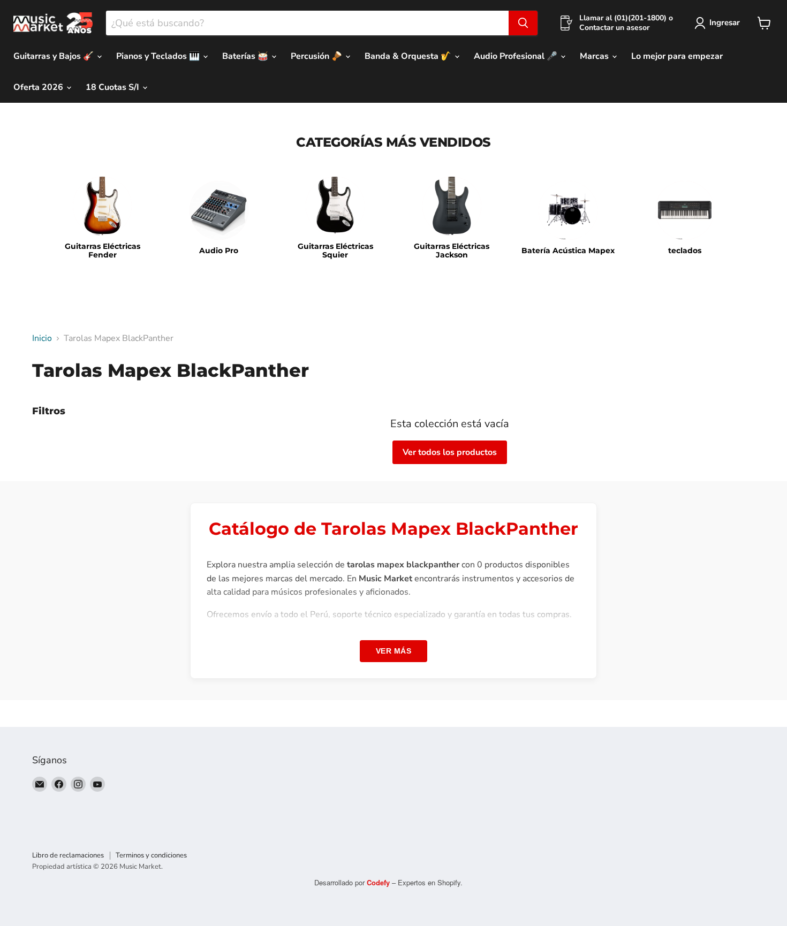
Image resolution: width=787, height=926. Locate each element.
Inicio (42, 338)
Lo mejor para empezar (677, 56)
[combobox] (307, 23)
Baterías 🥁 (246, 56)
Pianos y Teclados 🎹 (159, 56)
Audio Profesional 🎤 (516, 56)
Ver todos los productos (450, 452)
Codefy (379, 882)
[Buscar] (523, 23)
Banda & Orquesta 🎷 (409, 56)
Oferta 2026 (39, 87)
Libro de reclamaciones (68, 855)
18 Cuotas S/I (113, 87)
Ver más (394, 651)
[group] (102, 218)
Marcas (595, 56)
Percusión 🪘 (317, 56)
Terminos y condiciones (151, 855)
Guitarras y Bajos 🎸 (54, 56)
